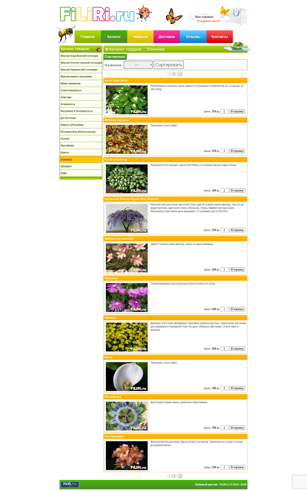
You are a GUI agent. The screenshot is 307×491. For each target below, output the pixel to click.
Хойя (64, 173)
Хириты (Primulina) (72, 124)
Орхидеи (66, 166)
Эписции (66, 97)
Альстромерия (114, 436)
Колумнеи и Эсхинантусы (77, 111)
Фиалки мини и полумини (76, 76)
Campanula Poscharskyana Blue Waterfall (131, 199)
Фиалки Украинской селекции (79, 69)
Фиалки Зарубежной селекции (79, 55)
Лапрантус (111, 278)
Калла (108, 357)
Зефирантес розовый (118, 238)
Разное (65, 138)
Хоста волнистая (115, 159)
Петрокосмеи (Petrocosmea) (78, 131)
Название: (114, 65)
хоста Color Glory (116, 80)
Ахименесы (68, 104)
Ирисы (65, 152)
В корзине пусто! (208, 21)
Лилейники (67, 145)
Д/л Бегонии (68, 118)
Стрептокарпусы (71, 90)
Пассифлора (112, 396)
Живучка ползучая (117, 120)
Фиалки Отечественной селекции (81, 62)
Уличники (66, 159)
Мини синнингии (70, 83)
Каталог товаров (75, 49)
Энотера (109, 317)
